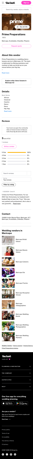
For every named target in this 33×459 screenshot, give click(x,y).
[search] (29, 177)
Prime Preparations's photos (10, 352)
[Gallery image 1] (16, 22)
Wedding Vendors (7, 349)
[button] (16, 183)
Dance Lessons (17, 349)
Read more (5, 73)
